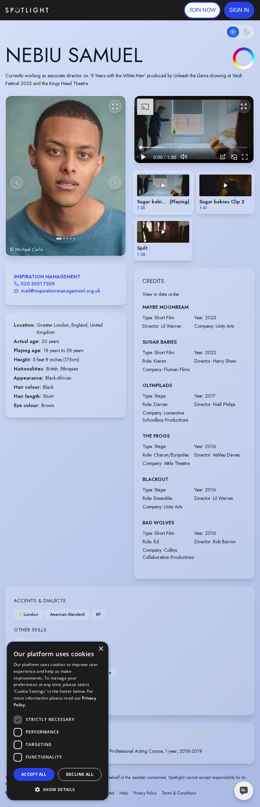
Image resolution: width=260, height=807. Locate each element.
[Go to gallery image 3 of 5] (67, 239)
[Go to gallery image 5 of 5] (74, 239)
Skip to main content (75, 10)
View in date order (161, 294)
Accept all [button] (34, 774)
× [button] (100, 648)
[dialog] (57, 721)
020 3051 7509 (38, 283)
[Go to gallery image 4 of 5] (71, 239)
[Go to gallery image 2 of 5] (64, 239)
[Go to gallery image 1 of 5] (59, 239)
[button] (239, 10)
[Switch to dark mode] (240, 31)
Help (124, 793)
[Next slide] (115, 182)
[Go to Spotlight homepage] (27, 10)
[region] (194, 129)
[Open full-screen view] (115, 106)
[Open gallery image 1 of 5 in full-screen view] (66, 176)
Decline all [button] (79, 774)
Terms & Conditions (179, 793)
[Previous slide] (16, 182)
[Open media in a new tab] (222, 156)
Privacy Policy (144, 793)
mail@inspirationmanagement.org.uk (60, 290)
